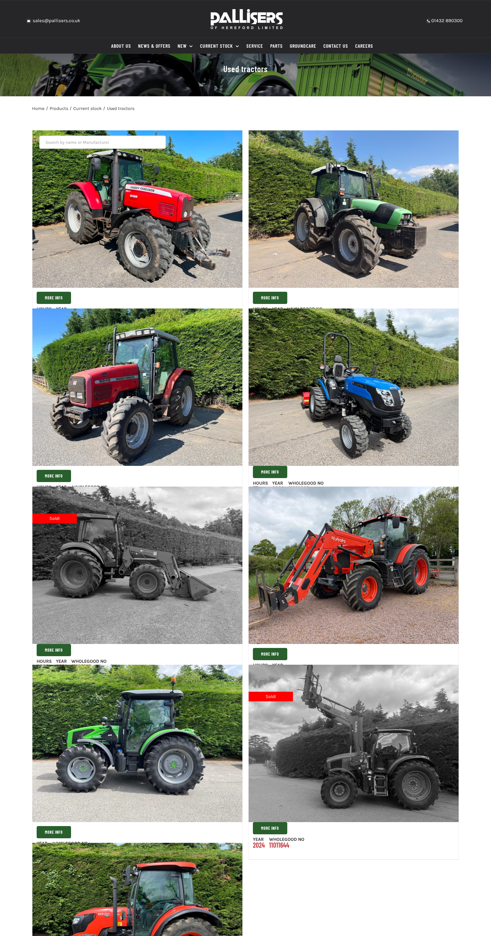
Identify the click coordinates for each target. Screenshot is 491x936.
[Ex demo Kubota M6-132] (354, 743)
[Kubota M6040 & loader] (137, 565)
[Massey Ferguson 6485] (137, 209)
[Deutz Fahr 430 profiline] (354, 209)
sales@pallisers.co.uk (56, 20)
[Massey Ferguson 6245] (137, 387)
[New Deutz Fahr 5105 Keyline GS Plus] (137, 743)
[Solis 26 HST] (354, 387)
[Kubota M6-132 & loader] (354, 565)
